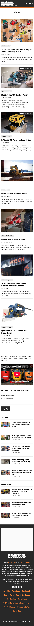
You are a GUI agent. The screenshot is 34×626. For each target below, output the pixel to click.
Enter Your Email (7, 398)
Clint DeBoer (6, 288)
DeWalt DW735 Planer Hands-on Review (16, 140)
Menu (30, 3)
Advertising (16, 591)
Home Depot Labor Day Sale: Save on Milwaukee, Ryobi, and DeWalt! (22, 436)
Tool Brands (26, 591)
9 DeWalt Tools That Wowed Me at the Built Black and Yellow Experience (22, 491)
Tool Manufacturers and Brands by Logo (17, 603)
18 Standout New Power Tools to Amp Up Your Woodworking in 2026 (16, 50)
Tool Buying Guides (23, 595)
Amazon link (13, 358)
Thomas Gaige (7, 97)
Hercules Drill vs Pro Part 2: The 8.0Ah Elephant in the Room (21, 515)
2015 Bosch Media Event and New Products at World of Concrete (13, 284)
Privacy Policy (12, 562)
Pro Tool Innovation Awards (17, 599)
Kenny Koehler (7, 54)
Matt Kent (6, 142)
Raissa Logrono (7, 242)
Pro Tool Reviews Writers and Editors (17, 607)
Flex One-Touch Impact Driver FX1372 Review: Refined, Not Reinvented (20, 448)
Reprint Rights (9, 595)
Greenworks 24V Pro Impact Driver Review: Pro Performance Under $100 (22, 472)
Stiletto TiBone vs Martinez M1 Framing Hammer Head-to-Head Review (21, 424)
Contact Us (17, 611)
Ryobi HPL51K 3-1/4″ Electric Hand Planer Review (14, 332)
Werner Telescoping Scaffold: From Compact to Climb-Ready (21, 460)
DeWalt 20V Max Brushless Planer (14, 193)
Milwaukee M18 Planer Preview (13, 239)
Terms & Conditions (24, 562)
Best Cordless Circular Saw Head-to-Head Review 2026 (22, 503)
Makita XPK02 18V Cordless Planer (14, 95)
